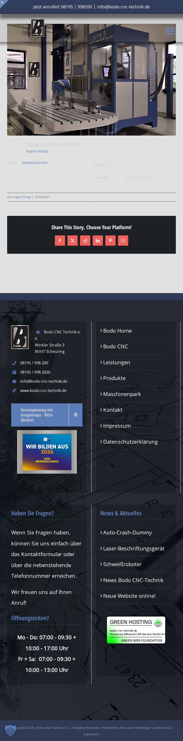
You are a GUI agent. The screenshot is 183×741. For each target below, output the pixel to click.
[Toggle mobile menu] (171, 31)
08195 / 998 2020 (35, 372)
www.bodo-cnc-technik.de (43, 390)
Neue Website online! (129, 595)
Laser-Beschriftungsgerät (133, 548)
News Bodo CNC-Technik (133, 580)
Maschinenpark (122, 393)
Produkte (114, 377)
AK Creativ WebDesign (135, 728)
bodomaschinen (35, 162)
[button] (10, 730)
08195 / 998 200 (34, 362)
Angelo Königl (37, 151)
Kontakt (112, 409)
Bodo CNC (115, 346)
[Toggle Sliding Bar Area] (4, 4)
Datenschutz (163, 728)
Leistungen (116, 362)
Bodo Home (117, 330)
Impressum (117, 425)
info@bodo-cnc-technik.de (123, 7)
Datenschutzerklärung (130, 441)
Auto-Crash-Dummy (127, 532)
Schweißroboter (122, 564)
